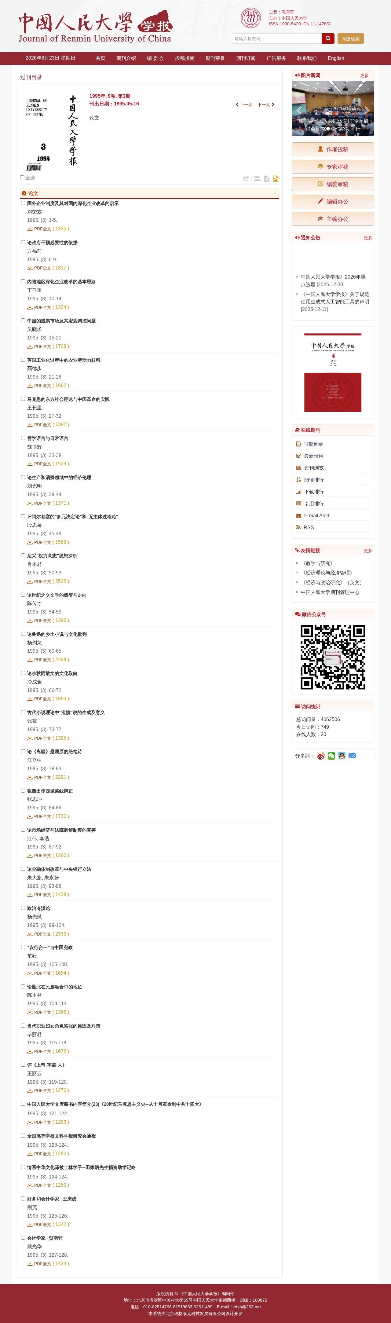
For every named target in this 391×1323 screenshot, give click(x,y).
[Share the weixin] (331, 756)
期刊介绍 (126, 58)
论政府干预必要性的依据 (52, 242)
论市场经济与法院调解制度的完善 (61, 830)
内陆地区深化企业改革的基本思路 (61, 281)
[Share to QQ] (342, 756)
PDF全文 (42, 228)
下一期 (265, 104)
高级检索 (351, 38)
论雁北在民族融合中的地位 (54, 986)
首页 (100, 58)
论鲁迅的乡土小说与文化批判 (57, 634)
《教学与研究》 (318, 563)
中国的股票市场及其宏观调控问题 (61, 320)
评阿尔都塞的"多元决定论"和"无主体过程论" (72, 516)
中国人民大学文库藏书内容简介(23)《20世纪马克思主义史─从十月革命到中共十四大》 (115, 1104)
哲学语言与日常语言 (47, 438)
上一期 (246, 104)
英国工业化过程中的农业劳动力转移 (63, 360)
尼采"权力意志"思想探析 (52, 555)
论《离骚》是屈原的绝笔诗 (54, 751)
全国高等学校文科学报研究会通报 (61, 1135)
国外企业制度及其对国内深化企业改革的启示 (73, 203)
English (336, 58)
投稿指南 (185, 58)
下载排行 (314, 491)
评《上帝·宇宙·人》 (47, 1065)
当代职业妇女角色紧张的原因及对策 (63, 1025)
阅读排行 (314, 479)
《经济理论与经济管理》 (328, 572)
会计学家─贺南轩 (45, 1238)
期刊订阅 (246, 58)
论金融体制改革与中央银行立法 (59, 869)
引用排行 (314, 503)
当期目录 (313, 444)
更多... (366, 75)
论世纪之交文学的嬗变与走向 (57, 595)
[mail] (352, 756)
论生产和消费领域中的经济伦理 (59, 477)
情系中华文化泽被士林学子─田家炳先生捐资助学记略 (81, 1167)
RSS (309, 527)
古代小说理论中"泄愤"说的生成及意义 (66, 712)
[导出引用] (246, 179)
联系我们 (307, 58)
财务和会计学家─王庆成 (51, 1198)
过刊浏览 (314, 468)
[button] (298, 108)
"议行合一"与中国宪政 (50, 947)
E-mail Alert (316, 515)
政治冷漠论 (38, 908)
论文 (94, 117)
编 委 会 (155, 58)
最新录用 (313, 456)
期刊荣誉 (215, 58)
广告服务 (276, 58)
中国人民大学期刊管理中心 (330, 592)
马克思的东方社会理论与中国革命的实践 (68, 399)
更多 (368, 237)
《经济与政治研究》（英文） (332, 582)
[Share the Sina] (321, 756)
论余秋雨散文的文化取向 (52, 673)
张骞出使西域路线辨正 (50, 790)
